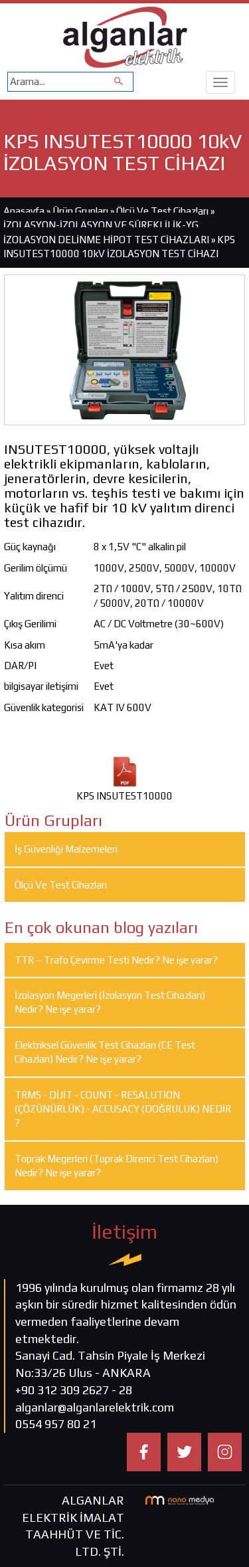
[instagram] (225, 1451)
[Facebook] (144, 1451)
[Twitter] (184, 1451)
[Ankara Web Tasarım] (179, 1499)
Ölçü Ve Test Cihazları (162, 211)
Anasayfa (24, 211)
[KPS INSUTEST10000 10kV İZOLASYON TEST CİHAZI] (124, 348)
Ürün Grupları (81, 211)
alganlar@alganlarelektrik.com (94, 1407)
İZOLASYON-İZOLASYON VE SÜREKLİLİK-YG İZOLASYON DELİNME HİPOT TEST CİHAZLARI (106, 232)
